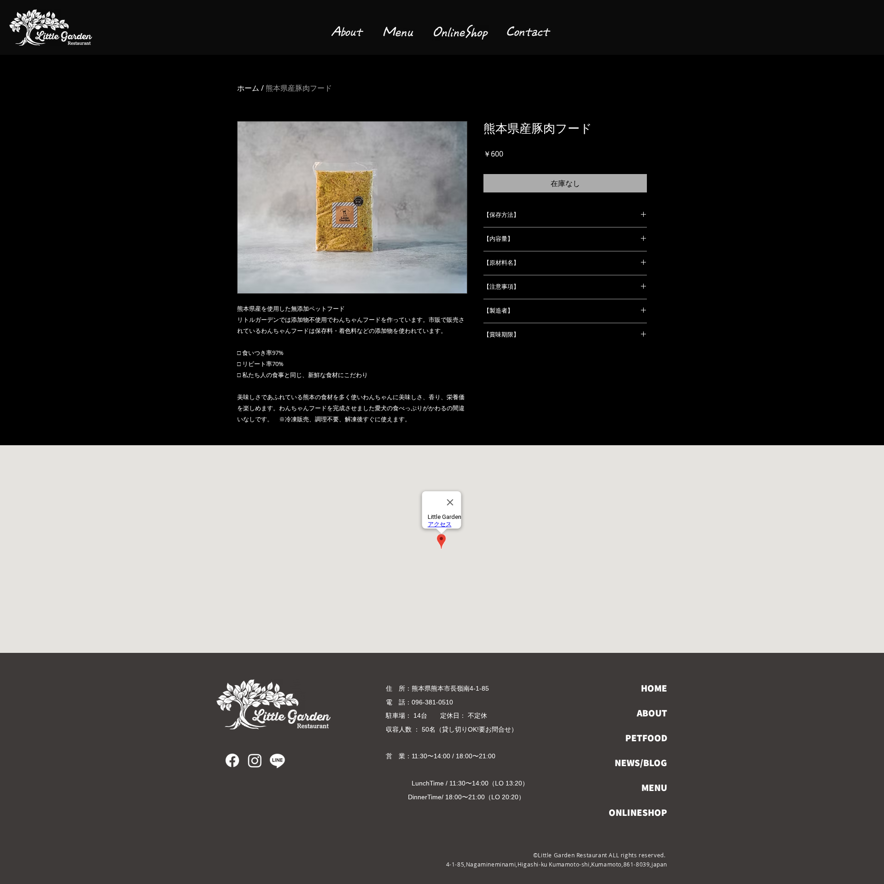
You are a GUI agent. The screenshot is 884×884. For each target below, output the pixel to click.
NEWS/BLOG (641, 762)
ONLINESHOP (638, 812)
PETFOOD (646, 738)
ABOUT (652, 713)
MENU (654, 787)
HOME (654, 688)
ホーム (248, 88)
